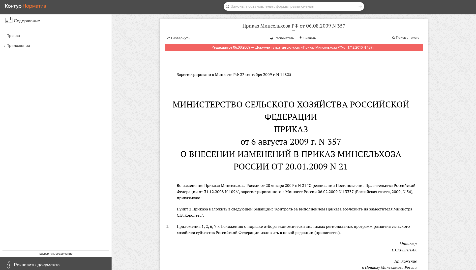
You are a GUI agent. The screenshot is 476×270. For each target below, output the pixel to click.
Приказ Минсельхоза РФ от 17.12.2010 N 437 (337, 47)
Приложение (18, 45)
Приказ (13, 35)
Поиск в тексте (407, 37)
